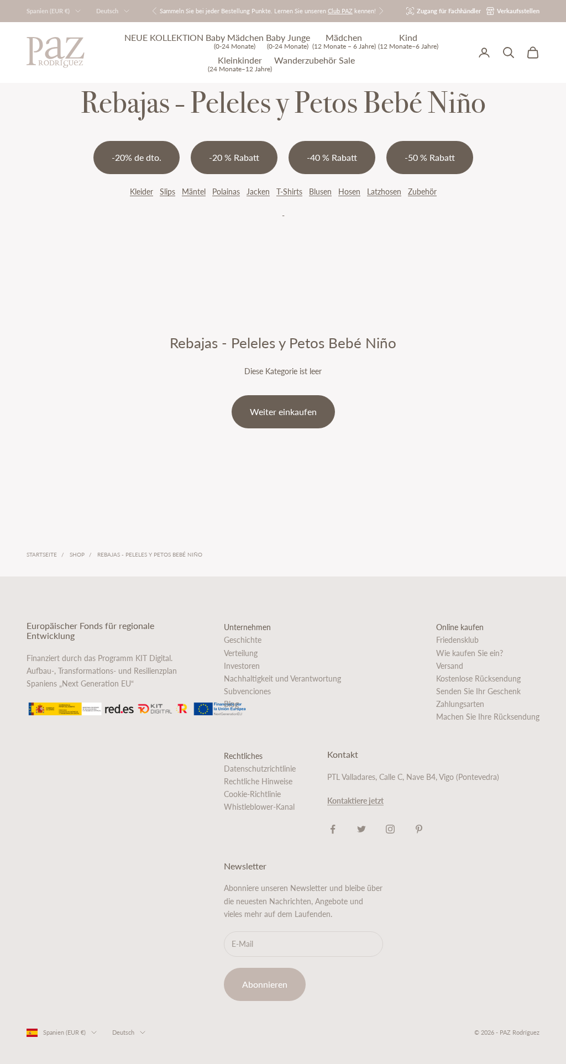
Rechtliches (243, 756)
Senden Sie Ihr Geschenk (478, 691)
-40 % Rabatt (332, 157)
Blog (231, 704)
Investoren (242, 665)
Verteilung (241, 653)
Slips (167, 191)
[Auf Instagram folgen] (390, 829)
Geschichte (242, 639)
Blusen (320, 191)
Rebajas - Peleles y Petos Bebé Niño (149, 554)
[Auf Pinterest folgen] (418, 829)
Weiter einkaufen (283, 411)
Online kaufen (460, 627)
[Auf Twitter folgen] (361, 829)
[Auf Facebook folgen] (332, 829)
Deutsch (107, 10)
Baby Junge (288, 41)
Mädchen (344, 41)
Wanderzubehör (305, 60)
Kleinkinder (240, 63)
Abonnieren (264, 984)
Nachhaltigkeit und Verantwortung (282, 678)
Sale (347, 60)
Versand (449, 665)
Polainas (226, 191)
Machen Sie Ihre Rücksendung (487, 716)
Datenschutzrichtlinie (260, 768)
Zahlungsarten (460, 704)
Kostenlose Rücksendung (478, 678)
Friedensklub (457, 639)
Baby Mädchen (235, 41)
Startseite (42, 554)
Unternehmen (247, 627)
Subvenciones (247, 691)
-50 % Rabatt (430, 157)
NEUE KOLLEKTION (163, 38)
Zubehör (422, 191)
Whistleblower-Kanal (259, 806)
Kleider (141, 191)
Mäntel (194, 191)
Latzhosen (384, 191)
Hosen (349, 191)
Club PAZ (340, 10)
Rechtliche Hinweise (258, 781)
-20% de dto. (136, 157)
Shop (77, 554)
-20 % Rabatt (234, 157)
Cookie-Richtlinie (252, 794)
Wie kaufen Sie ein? (469, 653)
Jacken (258, 191)
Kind (408, 41)
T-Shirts (289, 191)
